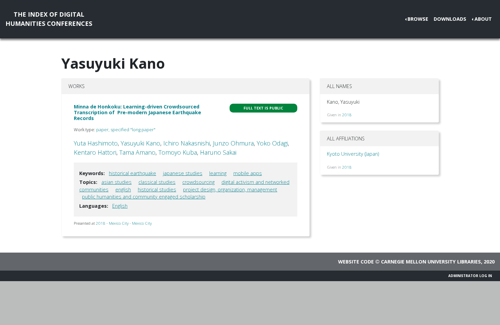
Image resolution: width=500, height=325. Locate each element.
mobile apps (247, 173)
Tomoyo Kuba (178, 152)
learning (218, 173)
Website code (356, 261)
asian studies (116, 182)
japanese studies (182, 173)
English (120, 206)
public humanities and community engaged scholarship (143, 196)
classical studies (157, 182)
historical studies (157, 189)
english (123, 189)
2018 (347, 114)
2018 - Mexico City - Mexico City (124, 223)
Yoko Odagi (272, 143)
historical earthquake (132, 173)
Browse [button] (417, 19)
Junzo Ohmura (233, 143)
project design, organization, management (230, 189)
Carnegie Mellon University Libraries (431, 261)
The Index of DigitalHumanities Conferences (48, 19)
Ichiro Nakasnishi (186, 143)
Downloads (450, 19)
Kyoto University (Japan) (353, 154)
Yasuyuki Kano (140, 143)
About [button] (483, 19)
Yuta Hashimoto (96, 143)
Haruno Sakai (218, 152)
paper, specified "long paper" (125, 129)
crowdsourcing (198, 182)
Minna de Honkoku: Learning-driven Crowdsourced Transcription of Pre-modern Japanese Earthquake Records (137, 112)
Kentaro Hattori (95, 152)
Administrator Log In (470, 275)
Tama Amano (137, 152)
